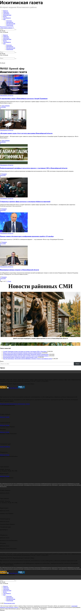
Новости (5, 10)
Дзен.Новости (7, 18)
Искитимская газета (9, 603)
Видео (5, 16)
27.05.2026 (3, 107)
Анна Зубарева (6, 105)
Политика (9, 20)
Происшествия (7, 15)
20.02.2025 (3, 175)
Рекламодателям (10, 23)
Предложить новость (6, 27)
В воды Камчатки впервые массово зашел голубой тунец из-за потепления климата (25, 355)
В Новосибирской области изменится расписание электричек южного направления (25, 354)
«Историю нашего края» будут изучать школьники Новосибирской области (26, 133)
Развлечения (9, 25)
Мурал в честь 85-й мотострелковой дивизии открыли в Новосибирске (22, 353)
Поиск (1, 361)
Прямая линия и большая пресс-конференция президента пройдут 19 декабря (27, 236)
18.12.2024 (3, 243)
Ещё (4, 19)
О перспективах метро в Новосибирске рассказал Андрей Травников (23, 98)
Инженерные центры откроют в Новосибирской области (19, 270)
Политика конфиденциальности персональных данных (15, 403)
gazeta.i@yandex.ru (5, 446)
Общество (6, 12)
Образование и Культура (6, 95)
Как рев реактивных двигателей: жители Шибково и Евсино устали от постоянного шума (27, 358)
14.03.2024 (3, 278)
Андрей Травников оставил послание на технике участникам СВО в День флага (25, 351)
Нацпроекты (9, 22)
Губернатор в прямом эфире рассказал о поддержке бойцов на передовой (25, 201)
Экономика (6, 13)
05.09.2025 (3, 142)
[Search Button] (15, 29)
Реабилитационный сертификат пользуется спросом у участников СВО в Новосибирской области (33, 168)
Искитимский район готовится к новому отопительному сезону (20, 357)
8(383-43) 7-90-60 (4, 417)
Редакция (4, 174)
